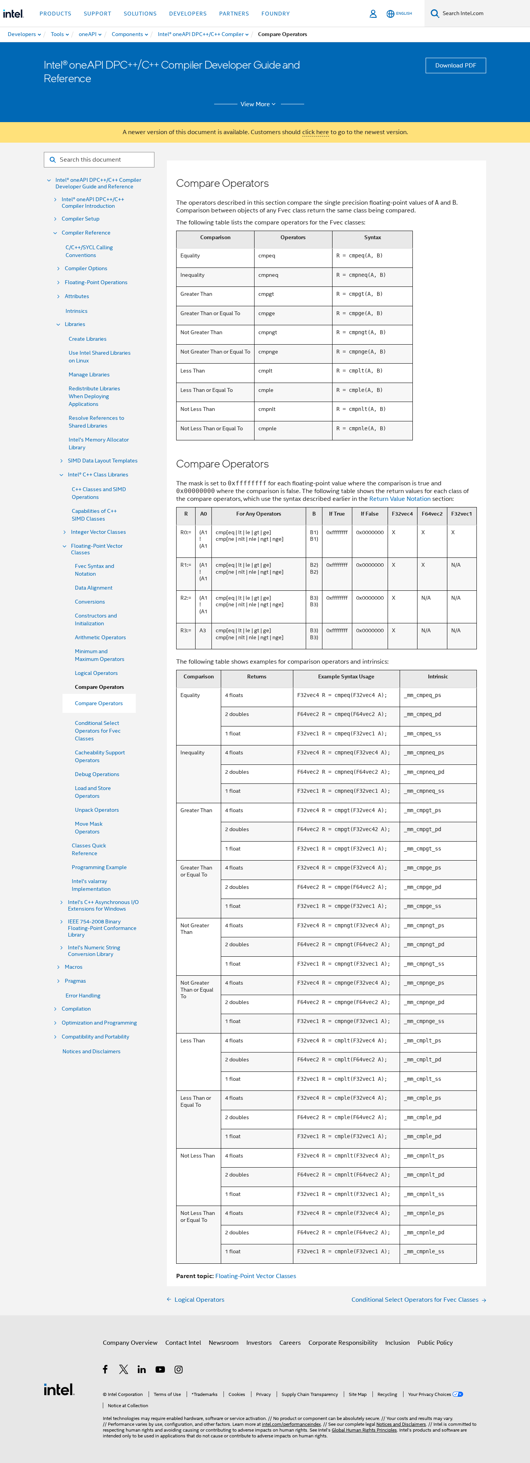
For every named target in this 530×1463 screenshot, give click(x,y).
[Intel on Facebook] (106, 1371)
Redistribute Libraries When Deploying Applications (94, 396)
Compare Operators (99, 687)
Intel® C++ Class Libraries (98, 474)
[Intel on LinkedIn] (142, 1371)
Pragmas (75, 981)
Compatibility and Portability (95, 1036)
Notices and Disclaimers (91, 1051)
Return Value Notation (400, 499)
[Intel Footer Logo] (59, 1389)
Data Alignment (94, 587)
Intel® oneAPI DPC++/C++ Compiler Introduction (93, 202)
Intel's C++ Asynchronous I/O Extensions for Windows (103, 905)
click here (315, 132)
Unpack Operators (97, 809)
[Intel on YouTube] (161, 1371)
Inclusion (397, 1343)
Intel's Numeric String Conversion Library (94, 951)
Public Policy (435, 1343)
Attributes (77, 296)
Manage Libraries (89, 374)
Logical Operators (96, 672)
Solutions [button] (140, 13)
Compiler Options (86, 268)
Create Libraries (88, 338)
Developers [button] (188, 13)
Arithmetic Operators (100, 637)
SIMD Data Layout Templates (103, 460)
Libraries (75, 324)
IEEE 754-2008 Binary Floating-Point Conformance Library (102, 928)
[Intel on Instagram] (179, 1371)
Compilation (76, 1009)
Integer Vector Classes (98, 532)
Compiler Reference (86, 232)
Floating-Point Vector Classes (97, 549)
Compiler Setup (80, 219)
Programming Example (99, 867)
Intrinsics (77, 310)
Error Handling (83, 995)
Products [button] (55, 13)
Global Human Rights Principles (364, 1430)
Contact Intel (183, 1343)
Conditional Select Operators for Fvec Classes (98, 730)
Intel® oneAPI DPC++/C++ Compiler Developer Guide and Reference (98, 183)
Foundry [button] (276, 13)
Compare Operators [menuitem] (99, 703)
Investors (259, 1343)
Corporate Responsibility (343, 1343)
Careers (290, 1343)
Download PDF (455, 65)
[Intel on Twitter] (124, 1371)
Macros (74, 967)
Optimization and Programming (99, 1023)
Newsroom (224, 1343)
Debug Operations (97, 774)
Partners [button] (234, 13)
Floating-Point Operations (96, 282)
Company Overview (130, 1343)
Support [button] (97, 13)
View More (255, 104)
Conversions (90, 601)
